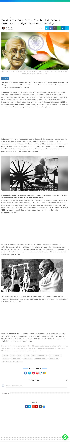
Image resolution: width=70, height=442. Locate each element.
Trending (8, 17)
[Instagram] (33, 372)
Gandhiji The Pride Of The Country (12, 361)
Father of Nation (54, 358)
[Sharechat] (44, 373)
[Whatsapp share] (59, 28)
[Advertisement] (35, 10)
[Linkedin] (40, 372)
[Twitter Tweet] (47, 28)
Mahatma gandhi (16, 358)
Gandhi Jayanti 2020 (55, 355)
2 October (5, 358)
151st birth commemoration (39, 355)
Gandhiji (27, 355)
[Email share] (55, 28)
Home (3, 17)
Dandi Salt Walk (28, 358)
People (12, 355)
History (20, 355)
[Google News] (43, 406)
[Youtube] (37, 372)
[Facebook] (25, 372)
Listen (6, 78)
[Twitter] (29, 372)
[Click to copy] (67, 28)
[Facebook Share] (51, 28)
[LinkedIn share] (63, 28)
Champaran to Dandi (40, 358)
